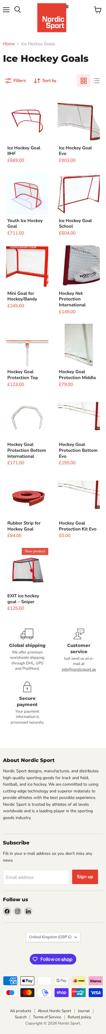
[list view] (96, 80)
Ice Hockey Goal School (75, 223)
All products (20, 1011)
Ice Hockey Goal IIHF (23, 151)
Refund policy (79, 1017)
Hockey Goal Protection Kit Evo (78, 526)
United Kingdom (50, 937)
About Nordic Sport (54, 1011)
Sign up (85, 876)
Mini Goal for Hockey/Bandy (22, 296)
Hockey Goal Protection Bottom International (26, 450)
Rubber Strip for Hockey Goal (24, 526)
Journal (84, 1011)
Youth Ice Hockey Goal (25, 223)
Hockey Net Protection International (72, 299)
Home (9, 43)
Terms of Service (47, 1017)
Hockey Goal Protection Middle (77, 375)
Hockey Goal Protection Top (22, 375)
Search (20, 1017)
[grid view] (83, 80)
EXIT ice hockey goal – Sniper (23, 599)
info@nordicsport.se (79, 669)
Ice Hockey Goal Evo (75, 151)
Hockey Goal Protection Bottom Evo (78, 450)
